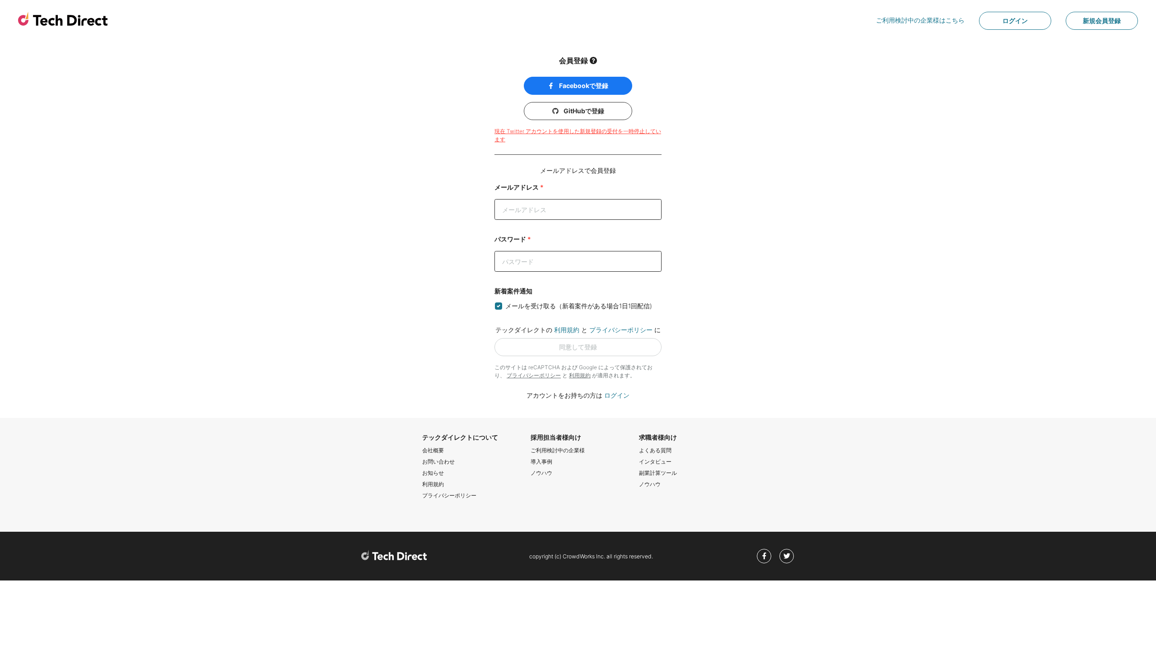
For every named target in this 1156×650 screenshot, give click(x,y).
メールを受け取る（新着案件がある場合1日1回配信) (578, 306)
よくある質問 (655, 450)
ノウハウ (541, 472)
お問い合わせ (438, 461)
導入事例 (541, 461)
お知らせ (433, 472)
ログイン (1015, 20)
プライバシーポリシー (621, 330)
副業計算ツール (658, 472)
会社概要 (433, 450)
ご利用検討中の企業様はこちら (920, 20)
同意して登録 (578, 347)
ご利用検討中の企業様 (558, 450)
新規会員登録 (1102, 20)
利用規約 (566, 330)
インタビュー (655, 461)
